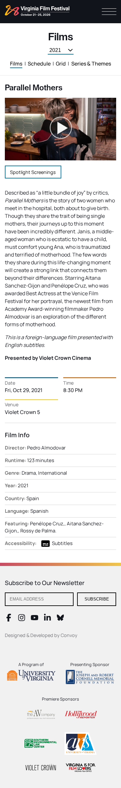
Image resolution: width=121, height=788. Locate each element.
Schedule (39, 63)
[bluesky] (60, 619)
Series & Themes (91, 63)
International (52, 473)
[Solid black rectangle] (41, 768)
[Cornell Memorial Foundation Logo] (90, 678)
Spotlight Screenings (33, 172)
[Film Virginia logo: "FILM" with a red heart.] (81, 768)
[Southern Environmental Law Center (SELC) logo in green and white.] (41, 744)
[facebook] (9, 619)
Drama (29, 473)
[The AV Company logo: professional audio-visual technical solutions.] (41, 715)
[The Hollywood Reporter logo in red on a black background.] (81, 715)
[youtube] (34, 619)
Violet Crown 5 (22, 412)
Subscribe (97, 599)
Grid (61, 63)
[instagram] (21, 619)
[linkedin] (47, 619)
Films (16, 63)
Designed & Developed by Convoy (41, 635)
